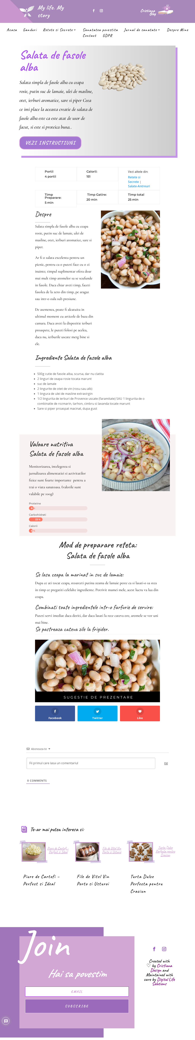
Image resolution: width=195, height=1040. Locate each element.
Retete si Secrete (58, 30)
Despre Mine (177, 30)
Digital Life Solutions (163, 981)
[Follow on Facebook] (94, 11)
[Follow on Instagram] (101, 11)
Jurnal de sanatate (140, 30)
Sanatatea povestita (100, 30)
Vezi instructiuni (50, 142)
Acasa (12, 30)
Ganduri (30, 30)
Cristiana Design (161, 968)
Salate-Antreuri (139, 186)
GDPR (107, 36)
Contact (90, 36)
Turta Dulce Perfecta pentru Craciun (146, 883)
